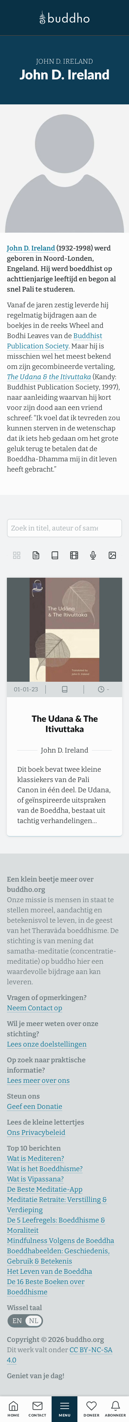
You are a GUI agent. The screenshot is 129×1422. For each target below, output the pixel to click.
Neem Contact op (34, 1008)
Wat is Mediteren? (35, 1158)
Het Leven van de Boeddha (49, 1271)
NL (33, 1321)
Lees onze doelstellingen (47, 1044)
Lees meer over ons (38, 1080)
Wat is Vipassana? (35, 1179)
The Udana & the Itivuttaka (49, 377)
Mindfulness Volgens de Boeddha (60, 1241)
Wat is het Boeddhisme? (45, 1169)
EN (17, 1321)
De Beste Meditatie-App (45, 1189)
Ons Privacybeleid (36, 1132)
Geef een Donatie (34, 1106)
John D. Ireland (31, 248)
